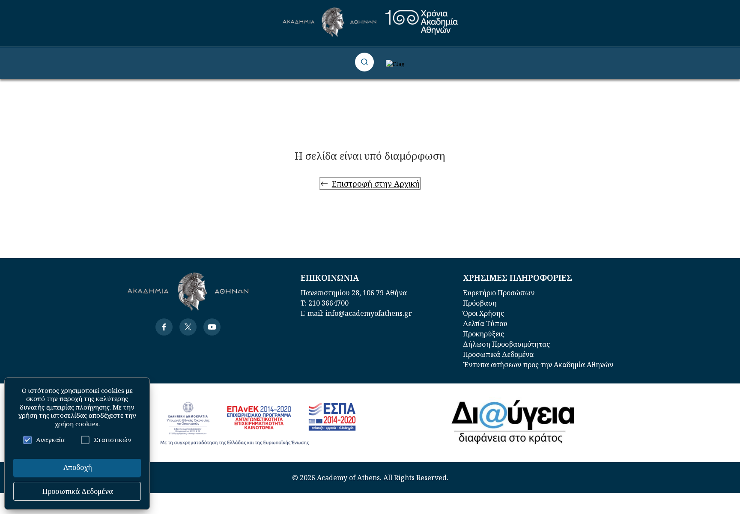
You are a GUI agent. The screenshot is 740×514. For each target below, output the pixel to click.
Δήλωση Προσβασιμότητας (506, 344)
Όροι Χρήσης (483, 313)
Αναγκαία (50, 439)
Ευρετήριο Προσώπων (498, 292)
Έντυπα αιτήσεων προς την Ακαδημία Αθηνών (538, 364)
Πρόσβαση (480, 303)
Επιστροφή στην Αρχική (376, 183)
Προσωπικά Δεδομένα (498, 354)
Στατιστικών (112, 439)
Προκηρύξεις (483, 334)
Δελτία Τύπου (485, 323)
